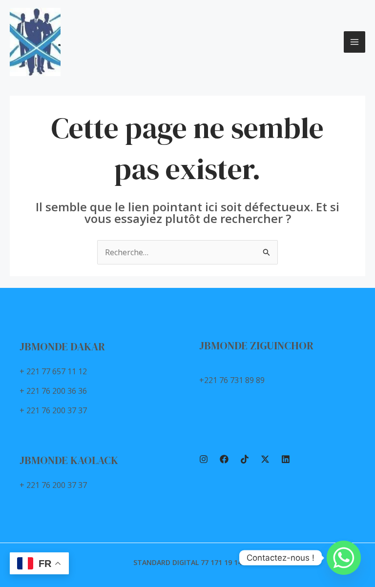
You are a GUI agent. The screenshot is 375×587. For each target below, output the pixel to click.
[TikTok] (244, 459)
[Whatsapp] (344, 558)
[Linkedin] (285, 459)
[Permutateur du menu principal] (354, 42)
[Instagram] (203, 459)
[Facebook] (224, 459)
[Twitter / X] (265, 459)
